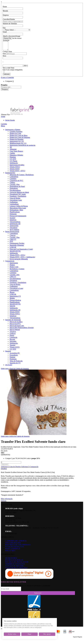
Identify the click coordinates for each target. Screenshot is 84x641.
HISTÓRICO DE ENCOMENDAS (18, 545)
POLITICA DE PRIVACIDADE (16, 562)
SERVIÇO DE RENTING (14, 566)
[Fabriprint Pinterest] (2, 101)
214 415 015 (9, 528)
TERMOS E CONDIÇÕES (15, 564)
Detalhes (4, 469)
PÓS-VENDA (10, 550)
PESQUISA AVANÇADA (14, 547)
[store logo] (22, 114)
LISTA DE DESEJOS (13, 543)
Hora (4, 56)
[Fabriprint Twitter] (2, 99)
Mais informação (6, 499)
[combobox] (11, 87)
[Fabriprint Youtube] (2, 93)
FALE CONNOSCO (12, 549)
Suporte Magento (77, 637)
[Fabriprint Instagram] (2, 97)
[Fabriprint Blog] (2, 103)
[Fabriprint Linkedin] (2, 95)
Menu (3, 126)
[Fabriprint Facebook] (2, 91)
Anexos (3, 501)
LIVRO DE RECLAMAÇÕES (16, 568)
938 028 (36, 528)
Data (4, 54)
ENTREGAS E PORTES (14, 560)
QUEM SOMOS (11, 558)
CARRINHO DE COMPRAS (15, 541)
